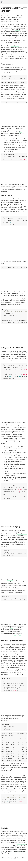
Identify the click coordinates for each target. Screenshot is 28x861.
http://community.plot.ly (19, 851)
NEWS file (17, 30)
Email (4, 857)
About (25, 1)
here (11, 628)
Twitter (10, 857)
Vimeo (24, 857)
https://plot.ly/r (15, 46)
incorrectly (20, 533)
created (25, 533)
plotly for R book (19, 42)
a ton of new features (10, 840)
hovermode (10, 580)
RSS (15, 858)
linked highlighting (22, 844)
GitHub (17, 857)
